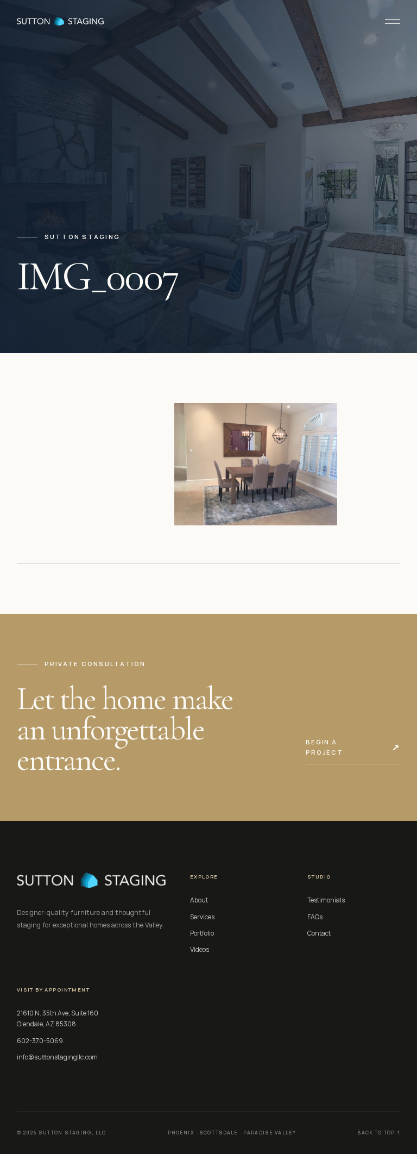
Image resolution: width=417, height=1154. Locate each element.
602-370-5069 (40, 1040)
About (199, 900)
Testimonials (326, 900)
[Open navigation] (388, 21)
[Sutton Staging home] (60, 21)
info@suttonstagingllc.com (57, 1057)
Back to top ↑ (378, 1133)
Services (202, 916)
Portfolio (202, 933)
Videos (199, 949)
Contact (319, 933)
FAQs (315, 916)
